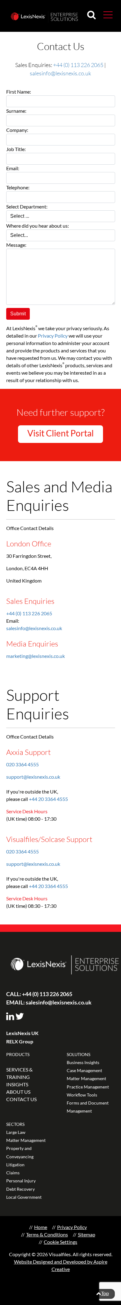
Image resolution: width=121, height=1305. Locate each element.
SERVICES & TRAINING (19, 1073)
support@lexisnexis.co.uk (33, 777)
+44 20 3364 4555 (48, 799)
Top (105, 1293)
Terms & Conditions (47, 1234)
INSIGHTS (17, 1084)
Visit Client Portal (60, 433)
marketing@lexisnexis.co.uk (35, 656)
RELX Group (19, 1041)
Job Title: (16, 149)
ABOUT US (18, 1092)
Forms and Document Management (88, 1106)
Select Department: (26, 206)
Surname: (16, 111)
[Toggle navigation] (105, 14)
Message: (16, 245)
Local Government (24, 1197)
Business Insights (83, 1062)
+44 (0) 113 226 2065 (78, 64)
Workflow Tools (82, 1094)
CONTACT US (21, 1099)
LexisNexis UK (22, 1033)
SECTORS (15, 1124)
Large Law (15, 1132)
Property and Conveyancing (20, 1152)
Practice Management (88, 1086)
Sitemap (86, 1234)
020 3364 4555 (22, 764)
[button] (108, 14)
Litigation (15, 1164)
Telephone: (17, 187)
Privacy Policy (53, 336)
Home (40, 1227)
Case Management (84, 1070)
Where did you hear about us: (37, 226)
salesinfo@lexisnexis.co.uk (60, 73)
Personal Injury (21, 1180)
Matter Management (86, 1078)
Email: (12, 168)
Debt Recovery (20, 1189)
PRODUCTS (17, 1054)
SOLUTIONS (78, 1054)
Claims (13, 1172)
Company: (17, 130)
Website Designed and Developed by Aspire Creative (60, 1265)
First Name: (18, 92)
